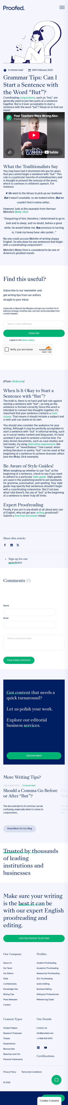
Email (5, 618)
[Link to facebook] (5, 545)
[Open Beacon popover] (56, 1080)
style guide (39, 477)
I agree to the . (22, 340)
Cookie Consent (49, 1101)
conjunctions (27, 98)
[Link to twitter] (18, 544)
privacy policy (28, 340)
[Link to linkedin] (11, 545)
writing (40, 513)
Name (6, 606)
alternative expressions (42, 444)
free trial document (26, 516)
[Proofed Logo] (13, 7)
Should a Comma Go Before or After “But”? (30, 794)
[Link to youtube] (45, 1047)
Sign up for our (18, 561)
